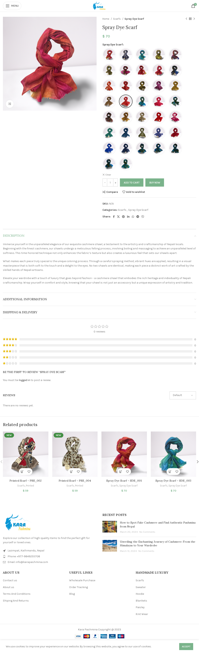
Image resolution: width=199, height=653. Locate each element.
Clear (108, 174)
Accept (186, 646)
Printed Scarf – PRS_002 (26, 480)
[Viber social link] (142, 216)
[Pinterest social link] (123, 216)
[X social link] (118, 216)
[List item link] (50, 556)
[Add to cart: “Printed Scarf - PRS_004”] (71, 471)
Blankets (141, 600)
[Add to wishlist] (29, 471)
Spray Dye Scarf (134, 18)
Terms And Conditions (17, 593)
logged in (24, 380)
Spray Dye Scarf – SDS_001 (124, 480)
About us (8, 587)
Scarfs (117, 18)
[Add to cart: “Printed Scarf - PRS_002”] (22, 471)
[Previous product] (186, 19)
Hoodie (140, 593)
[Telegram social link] (137, 216)
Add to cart (132, 182)
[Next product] (194, 19)
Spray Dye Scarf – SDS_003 (173, 480)
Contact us (10, 580)
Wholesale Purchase (82, 580)
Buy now (154, 182)
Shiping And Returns (16, 600)
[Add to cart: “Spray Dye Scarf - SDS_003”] (170, 471)
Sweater (141, 587)
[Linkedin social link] (128, 216)
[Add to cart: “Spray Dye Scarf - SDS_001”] (120, 471)
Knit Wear (142, 614)
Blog (72, 593)
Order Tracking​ (78, 587)
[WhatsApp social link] (133, 216)
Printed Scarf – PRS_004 (75, 480)
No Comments (147, 531)
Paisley (140, 607)
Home (106, 18)
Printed (30, 485)
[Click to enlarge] (10, 104)
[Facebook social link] (114, 216)
